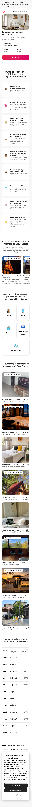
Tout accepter (16, 785)
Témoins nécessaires (16, 790)
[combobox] (16, 45)
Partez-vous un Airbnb (20, 11)
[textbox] (9, 52)
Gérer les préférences (15, 795)
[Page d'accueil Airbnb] (3, 11)
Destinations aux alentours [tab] (10, 749)
